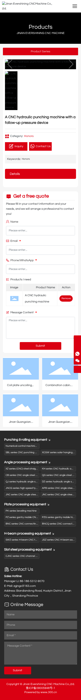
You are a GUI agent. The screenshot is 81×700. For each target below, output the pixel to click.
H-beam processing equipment (27, 533)
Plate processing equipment (25, 504)
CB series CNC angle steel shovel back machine (32, 475)
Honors (29, 136)
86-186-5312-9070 (32, 581)
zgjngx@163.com (25, 586)
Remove (66, 298)
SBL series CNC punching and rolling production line (35, 452)
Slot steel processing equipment (28, 549)
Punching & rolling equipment (25, 439)
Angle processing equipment (25, 462)
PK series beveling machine (21, 510)
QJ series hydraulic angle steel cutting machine (32, 481)
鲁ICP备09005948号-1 (40, 688)
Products (41, 27)
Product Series (40, 51)
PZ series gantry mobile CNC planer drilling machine (34, 517)
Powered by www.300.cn (40, 692)
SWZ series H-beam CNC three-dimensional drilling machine (39, 539)
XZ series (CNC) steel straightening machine (30, 468)
